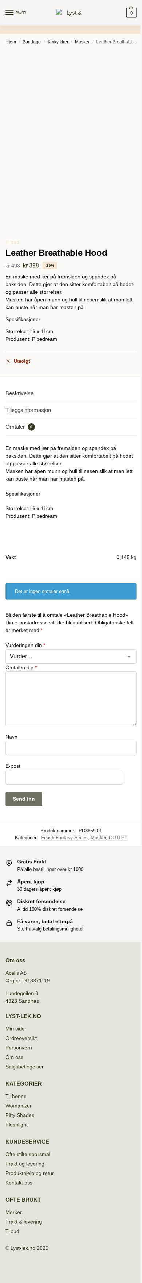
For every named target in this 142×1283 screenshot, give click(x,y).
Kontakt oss (18, 1183)
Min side (15, 1029)
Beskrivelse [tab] (19, 393)
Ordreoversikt (21, 1038)
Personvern (18, 1048)
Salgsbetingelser (24, 1067)
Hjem (10, 42)
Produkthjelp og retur (29, 1173)
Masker (82, 42)
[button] (131, 13)
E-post (12, 766)
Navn (11, 737)
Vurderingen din (25, 645)
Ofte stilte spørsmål (27, 1154)
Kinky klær (58, 42)
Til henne (16, 1096)
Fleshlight (16, 1125)
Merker (13, 1212)
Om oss (14, 1057)
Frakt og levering (24, 1164)
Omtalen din (21, 667)
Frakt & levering (23, 1222)
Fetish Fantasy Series (64, 837)
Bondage (32, 42)
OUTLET (118, 837)
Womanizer (18, 1106)
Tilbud (12, 1231)
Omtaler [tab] (18, 427)
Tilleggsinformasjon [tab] (28, 410)
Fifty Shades (19, 1115)
